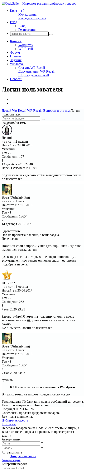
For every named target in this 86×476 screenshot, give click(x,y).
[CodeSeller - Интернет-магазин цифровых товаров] (39, 3)
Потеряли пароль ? (23, 456)
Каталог (16, 41)
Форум (15, 52)
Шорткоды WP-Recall (33, 75)
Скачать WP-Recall (31, 67)
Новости (16, 79)
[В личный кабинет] (7, 134)
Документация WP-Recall (36, 71)
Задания (16, 60)
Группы (15, 56)
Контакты (9, 424)
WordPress (25, 45)
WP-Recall (25, 48)
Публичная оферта (15, 420)
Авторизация (11, 460)
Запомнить (14, 452)
